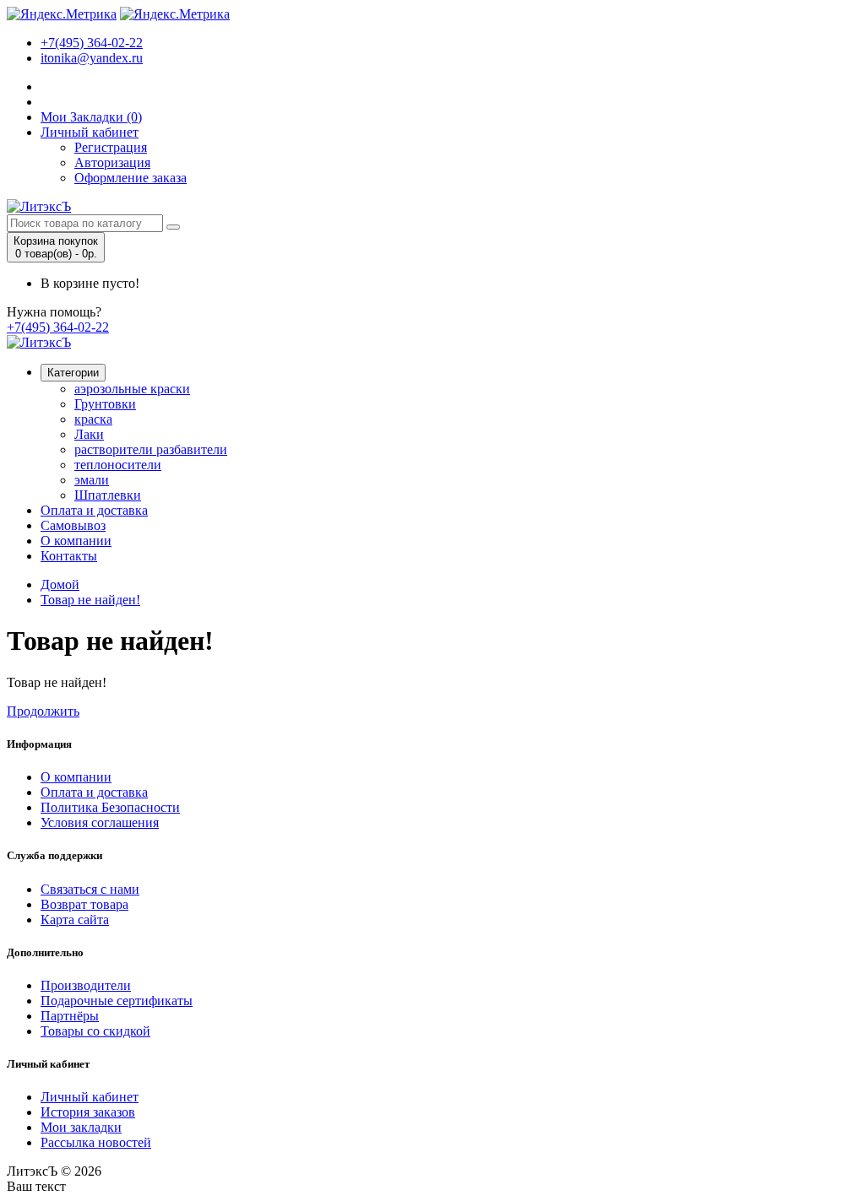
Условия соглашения (100, 822)
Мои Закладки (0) (91, 117)
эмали (91, 480)
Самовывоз (73, 525)
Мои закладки (81, 1127)
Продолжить (43, 711)
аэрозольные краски (132, 388)
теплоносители (117, 464)
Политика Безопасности (110, 807)
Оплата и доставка (94, 510)
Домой (60, 584)
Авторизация (112, 162)
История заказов (88, 1112)
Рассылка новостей (96, 1142)
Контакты (69, 556)
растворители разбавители (150, 449)
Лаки (89, 434)
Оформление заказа (130, 177)
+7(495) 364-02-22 (92, 42)
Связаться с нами (90, 889)
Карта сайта (75, 919)
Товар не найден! (90, 599)
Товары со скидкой (95, 1031)
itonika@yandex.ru (92, 58)
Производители (86, 985)
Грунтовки (105, 404)
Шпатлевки (107, 495)
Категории (73, 372)
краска (93, 419)
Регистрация (110, 147)
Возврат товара (84, 904)
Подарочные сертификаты (117, 1000)
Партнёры (70, 1016)
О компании (76, 540)
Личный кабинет (90, 132)
